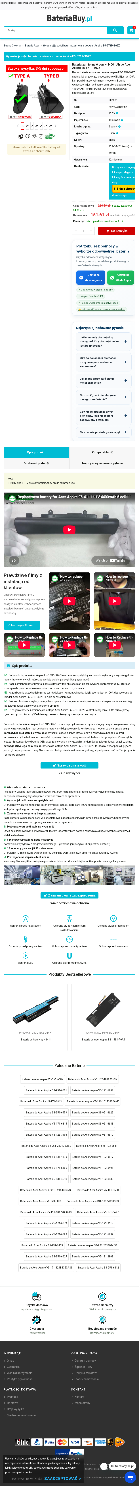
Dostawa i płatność (36, 463)
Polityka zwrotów (85, 1373)
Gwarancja (13, 1367)
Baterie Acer (32, 45)
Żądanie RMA (83, 1367)
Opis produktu (36, 452)
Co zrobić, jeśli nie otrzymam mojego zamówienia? (98, 397)
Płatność (12, 1396)
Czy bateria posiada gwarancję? (100, 432)
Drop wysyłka (15, 1409)
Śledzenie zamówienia (21, 1415)
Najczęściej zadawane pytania (102, 463)
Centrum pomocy (85, 1360)
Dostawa (12, 1403)
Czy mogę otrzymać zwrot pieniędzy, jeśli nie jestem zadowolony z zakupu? (96, 416)
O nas (10, 1360)
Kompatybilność (102, 452)
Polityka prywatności (19, 1379)
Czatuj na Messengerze (93, 277)
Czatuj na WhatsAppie (123, 277)
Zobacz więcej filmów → (22, 625)
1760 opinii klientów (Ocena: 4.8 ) (104, 221)
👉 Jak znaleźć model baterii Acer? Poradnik (101, 309)
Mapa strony (82, 1403)
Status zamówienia (86, 1379)
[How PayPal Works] (69, 1454)
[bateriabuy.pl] (69, 19)
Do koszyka (119, 231)
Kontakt (79, 1396)
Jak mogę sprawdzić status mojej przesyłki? (97, 381)
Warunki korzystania (19, 1373)
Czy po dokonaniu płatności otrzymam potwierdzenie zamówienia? (98, 362)
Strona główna (12, 45)
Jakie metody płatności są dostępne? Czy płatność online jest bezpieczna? (99, 341)
